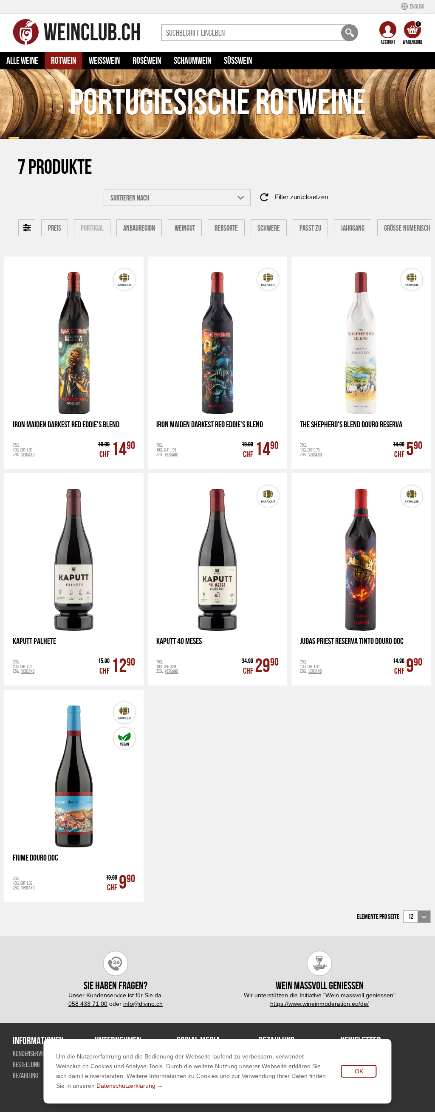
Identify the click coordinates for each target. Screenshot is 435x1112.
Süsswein (238, 60)
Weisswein (104, 60)
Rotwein (63, 60)
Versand (27, 454)
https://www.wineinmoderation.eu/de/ (319, 1003)
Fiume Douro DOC (35, 857)
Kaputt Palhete (34, 641)
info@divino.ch (143, 1003)
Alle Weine (22, 60)
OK (359, 1071)
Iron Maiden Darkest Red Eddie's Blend (66, 424)
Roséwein (147, 60)
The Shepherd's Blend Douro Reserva (351, 424)
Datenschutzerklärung (125, 1085)
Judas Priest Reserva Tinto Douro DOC (352, 641)
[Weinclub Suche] (349, 32)
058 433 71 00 (87, 1003)
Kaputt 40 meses (179, 641)
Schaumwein (192, 60)
